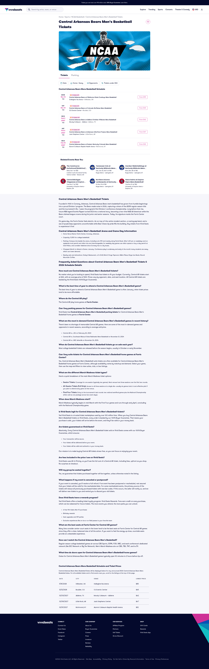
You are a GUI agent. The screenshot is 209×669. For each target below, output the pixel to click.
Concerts (169, 10)
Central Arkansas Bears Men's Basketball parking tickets (94, 312)
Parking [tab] (75, 75)
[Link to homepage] (14, 9)
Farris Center (92, 302)
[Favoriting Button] (148, 22)
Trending (151, 10)
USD (196, 10)
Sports (160, 10)
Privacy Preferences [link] (162, 659)
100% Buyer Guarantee (113, 2)
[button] (63, 83)
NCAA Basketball (78, 17)
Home (61, 17)
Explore (143, 10)
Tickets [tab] (64, 75)
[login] (201, 10)
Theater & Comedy (182, 10)
